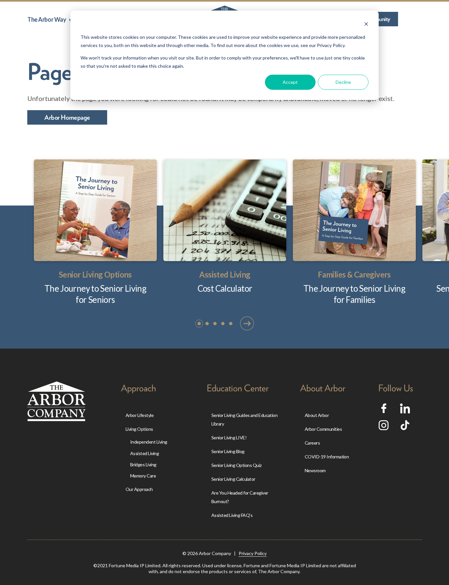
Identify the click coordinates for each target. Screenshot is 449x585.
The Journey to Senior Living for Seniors (95, 294)
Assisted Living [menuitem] (144, 453)
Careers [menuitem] (312, 443)
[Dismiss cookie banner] (366, 25)
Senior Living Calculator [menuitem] (233, 479)
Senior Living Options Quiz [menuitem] (236, 465)
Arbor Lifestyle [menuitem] (140, 415)
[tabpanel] (95, 232)
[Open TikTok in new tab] (405, 427)
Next (247, 323)
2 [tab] (207, 324)
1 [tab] (199, 324)
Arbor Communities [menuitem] (323, 429)
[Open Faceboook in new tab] (383, 410)
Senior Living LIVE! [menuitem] (229, 437)
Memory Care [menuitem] (143, 475)
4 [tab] (223, 324)
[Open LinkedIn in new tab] (405, 411)
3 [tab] (215, 324)
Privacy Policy (253, 553)
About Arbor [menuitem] (317, 415)
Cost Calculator (225, 288)
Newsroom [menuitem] (315, 470)
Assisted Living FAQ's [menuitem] (231, 515)
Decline (343, 82)
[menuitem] (49, 19)
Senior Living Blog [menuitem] (228, 451)
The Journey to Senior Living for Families (354, 294)
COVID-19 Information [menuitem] (327, 456)
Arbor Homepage (67, 117)
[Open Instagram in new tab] (384, 427)
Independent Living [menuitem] (148, 442)
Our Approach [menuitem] (139, 489)
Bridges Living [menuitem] (143, 464)
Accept (290, 82)
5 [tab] (231, 324)
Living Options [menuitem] (139, 429)
